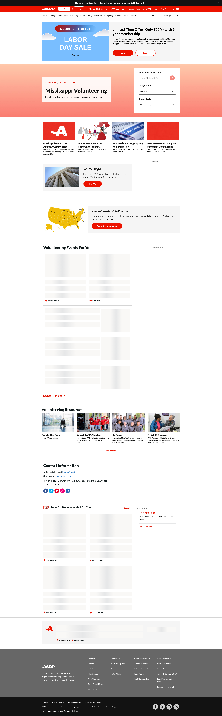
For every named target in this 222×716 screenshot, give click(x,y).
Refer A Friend (116, 674)
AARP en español (155, 16)
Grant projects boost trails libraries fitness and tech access (161, 150)
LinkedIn (68, 491)
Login (173, 9)
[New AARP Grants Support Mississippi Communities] (163, 131)
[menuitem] (44, 16)
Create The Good (51, 435)
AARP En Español (118, 663)
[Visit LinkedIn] (176, 707)
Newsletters (116, 669)
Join (123, 53)
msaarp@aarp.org (65, 476)
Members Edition (133, 9)
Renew (145, 53)
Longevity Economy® (165, 687)
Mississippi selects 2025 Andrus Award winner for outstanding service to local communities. (58, 151)
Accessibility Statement (92, 702)
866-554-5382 (68, 472)
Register (164, 9)
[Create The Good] (58, 422)
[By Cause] (128, 422)
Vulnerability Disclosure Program (105, 707)
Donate (91, 663)
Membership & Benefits (98, 9)
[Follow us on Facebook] (155, 707)
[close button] (177, 25)
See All (127, 508)
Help (166, 16)
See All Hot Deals (146, 527)
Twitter (51, 491)
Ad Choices (46, 711)
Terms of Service (74, 702)
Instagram (62, 491)
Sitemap (45, 702)
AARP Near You (94, 689)
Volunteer (92, 669)
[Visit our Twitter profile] (162, 707)
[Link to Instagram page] (169, 707)
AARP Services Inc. (141, 679)
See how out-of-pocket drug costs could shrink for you (128, 150)
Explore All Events (52, 395)
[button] (176, 15)
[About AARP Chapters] (93, 422)
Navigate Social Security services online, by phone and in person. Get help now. (108, 3)
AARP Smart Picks (118, 9)
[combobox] (157, 78)
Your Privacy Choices (61, 711)
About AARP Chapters (89, 435)
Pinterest (56, 491)
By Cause (117, 435)
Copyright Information (81, 707)
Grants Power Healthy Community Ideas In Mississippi (90, 146)
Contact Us (115, 658)
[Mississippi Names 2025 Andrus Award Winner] (59, 131)
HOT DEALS (145, 513)
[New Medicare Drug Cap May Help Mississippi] (128, 131)
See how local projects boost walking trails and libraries (92, 150)
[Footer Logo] (58, 666)
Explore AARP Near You (150, 72)
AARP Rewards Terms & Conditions (56, 707)
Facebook (45, 491)
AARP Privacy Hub (58, 702)
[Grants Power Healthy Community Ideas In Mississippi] (94, 131)
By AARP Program (157, 435)
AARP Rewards (151, 9)
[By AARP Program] (164, 422)
